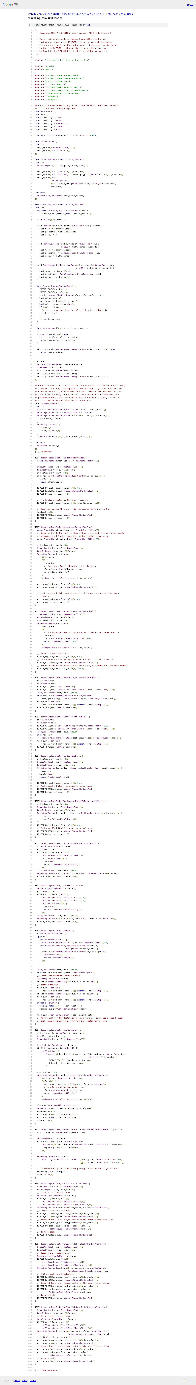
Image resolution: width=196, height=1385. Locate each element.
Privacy (25, 1380)
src (41, 14)
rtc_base (113, 14)
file (86, 25)
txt (184, 1380)
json (191, 1380)
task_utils (127, 14)
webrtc (32, 14)
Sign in (190, 4)
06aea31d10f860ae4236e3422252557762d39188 (73, 14)
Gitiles (17, 1380)
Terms (33, 1380)
